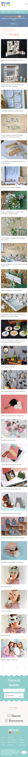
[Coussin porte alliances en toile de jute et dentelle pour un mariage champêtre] (14, 149)
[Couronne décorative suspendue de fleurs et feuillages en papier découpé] (14, 226)
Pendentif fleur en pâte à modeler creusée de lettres (12, 562)
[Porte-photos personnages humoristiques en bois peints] (14, 526)
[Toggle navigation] (26, 4)
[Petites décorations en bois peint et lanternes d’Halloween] (14, 379)
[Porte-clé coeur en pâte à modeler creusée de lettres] (14, 404)
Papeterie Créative (12, 742)
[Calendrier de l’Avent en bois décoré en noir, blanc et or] (14, 48)
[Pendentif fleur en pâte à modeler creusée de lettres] (14, 550)
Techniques (16, 12)
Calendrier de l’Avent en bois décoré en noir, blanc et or (13, 60)
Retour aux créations (8, 30)
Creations (9, 12)
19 (14, 667)
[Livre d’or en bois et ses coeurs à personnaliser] (14, 175)
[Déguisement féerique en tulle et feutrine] (14, 648)
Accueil (3, 12)
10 (9, 667)
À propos (3, 742)
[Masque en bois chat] (14, 623)
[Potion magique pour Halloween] (14, 355)
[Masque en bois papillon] (14, 599)
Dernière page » (24, 667)
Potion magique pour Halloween (8, 367)
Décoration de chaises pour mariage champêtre (11, 290)
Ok (24, 752)
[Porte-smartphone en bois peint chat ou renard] (14, 501)
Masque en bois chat (5, 635)
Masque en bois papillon (6, 611)
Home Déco (10, 744)
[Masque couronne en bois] (14, 574)
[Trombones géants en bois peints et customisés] (14, 452)
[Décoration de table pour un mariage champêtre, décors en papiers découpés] (14, 252)
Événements (21, 739)
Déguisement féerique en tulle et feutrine (9, 659)
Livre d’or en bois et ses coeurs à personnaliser (11, 187)
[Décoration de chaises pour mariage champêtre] (14, 278)
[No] (26, 752)
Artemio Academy (12, 739)
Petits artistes (11, 737)
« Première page (3, 667)
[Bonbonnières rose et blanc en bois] (14, 428)
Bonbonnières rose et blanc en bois (8, 440)
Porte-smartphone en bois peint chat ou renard (11, 513)
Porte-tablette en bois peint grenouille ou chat (11, 489)
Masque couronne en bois (6, 586)
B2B (2, 739)
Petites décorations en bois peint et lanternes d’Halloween (13, 391)
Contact (2, 744)
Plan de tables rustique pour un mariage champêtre (12, 110)
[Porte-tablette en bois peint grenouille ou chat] (14, 477)
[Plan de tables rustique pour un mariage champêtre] (14, 99)
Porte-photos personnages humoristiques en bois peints (13, 537)
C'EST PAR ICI (13, 23)
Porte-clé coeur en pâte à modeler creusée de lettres (12, 415)
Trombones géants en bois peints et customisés (11, 464)
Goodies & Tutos (22, 744)
